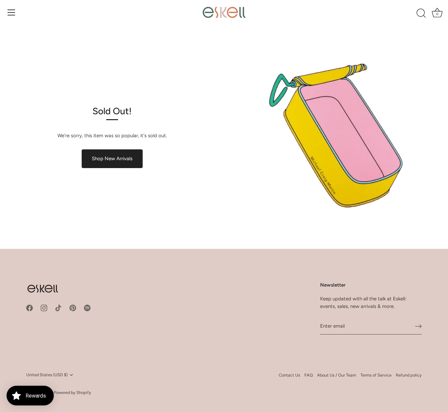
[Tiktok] (58, 308)
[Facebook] (29, 308)
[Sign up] (418, 326)
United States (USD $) (47, 374)
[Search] (421, 13)
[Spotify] (87, 308)
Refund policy (409, 375)
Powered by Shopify (72, 392)
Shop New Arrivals (112, 159)
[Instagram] (44, 308)
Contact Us (289, 375)
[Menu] (11, 12)
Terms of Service (376, 375)
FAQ (308, 375)
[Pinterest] (73, 308)
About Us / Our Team (336, 375)
